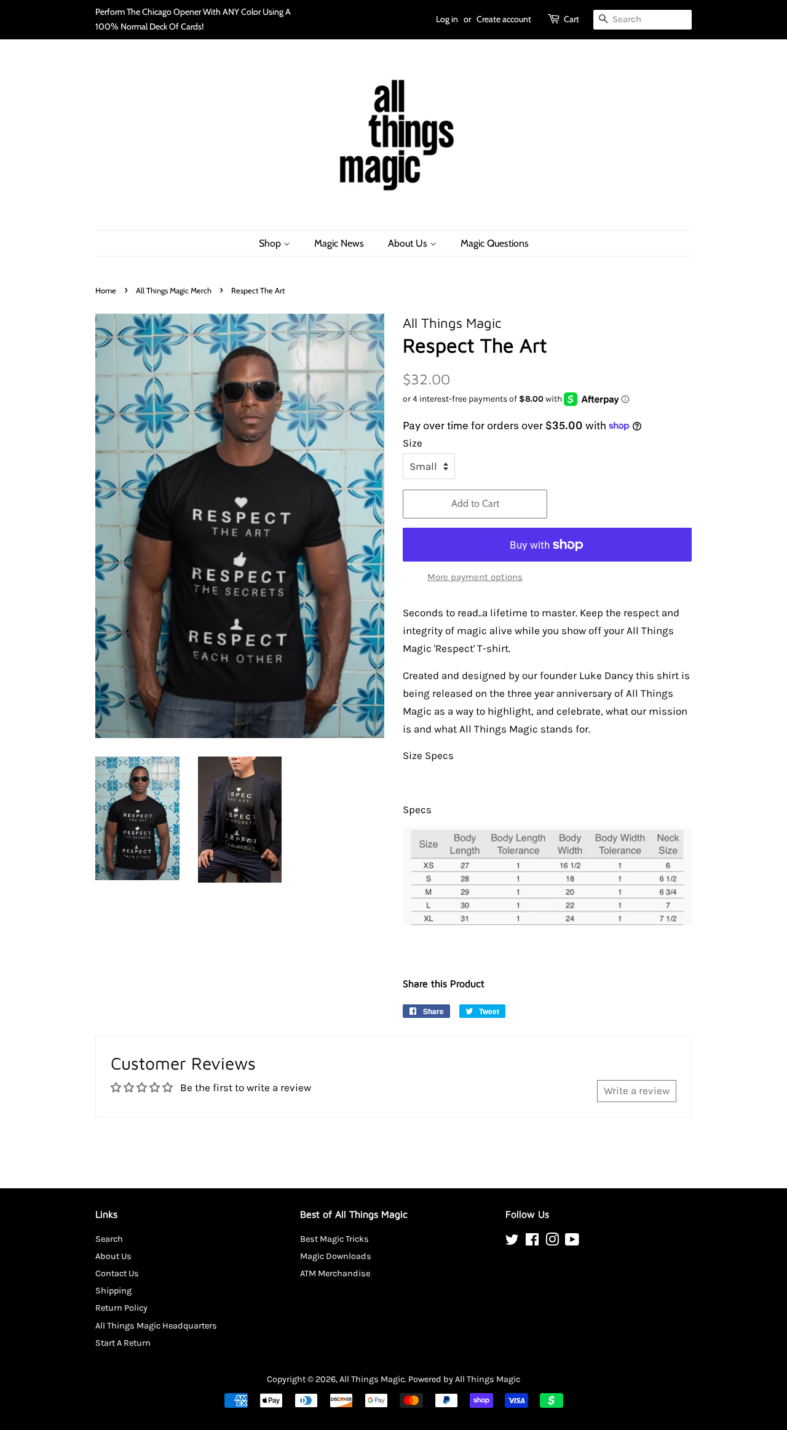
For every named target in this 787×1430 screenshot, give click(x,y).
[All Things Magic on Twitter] (512, 1242)
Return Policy (121, 1308)
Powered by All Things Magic (464, 1379)
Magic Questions (495, 243)
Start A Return (123, 1343)
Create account (504, 19)
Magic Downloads (335, 1256)
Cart (571, 19)
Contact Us (117, 1273)
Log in (447, 19)
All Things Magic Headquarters (156, 1326)
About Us (409, 243)
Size (412, 443)
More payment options (475, 576)
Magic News (339, 243)
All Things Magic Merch (174, 290)
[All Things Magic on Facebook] (532, 1242)
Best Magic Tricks (334, 1239)
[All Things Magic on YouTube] (572, 1242)
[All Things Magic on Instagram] (552, 1242)
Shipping (113, 1290)
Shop (271, 243)
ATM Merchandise (335, 1273)
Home (105, 290)
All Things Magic (372, 1379)
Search (109, 1239)
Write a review (637, 1090)
